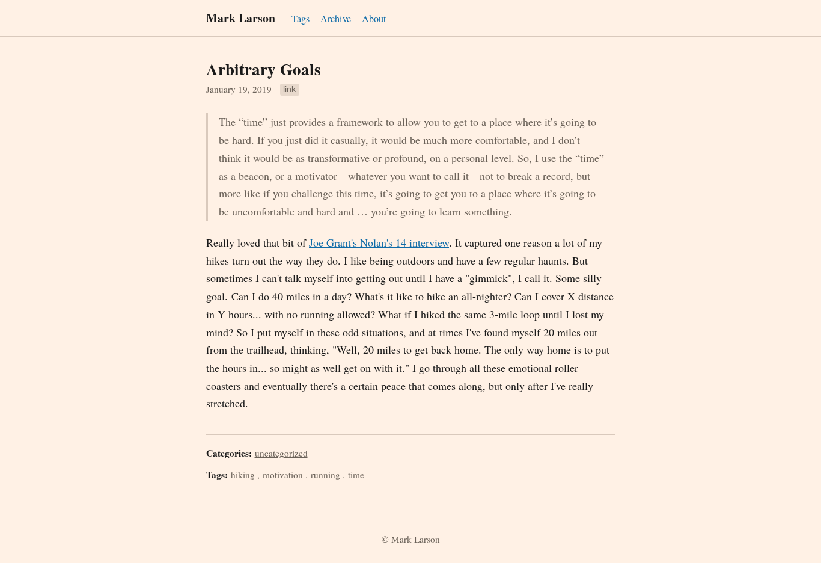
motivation (283, 475)
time (356, 475)
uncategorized (281, 453)
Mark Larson (240, 17)
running (325, 475)
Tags (300, 18)
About (374, 18)
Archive (335, 18)
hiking (243, 475)
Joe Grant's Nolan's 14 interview (379, 242)
